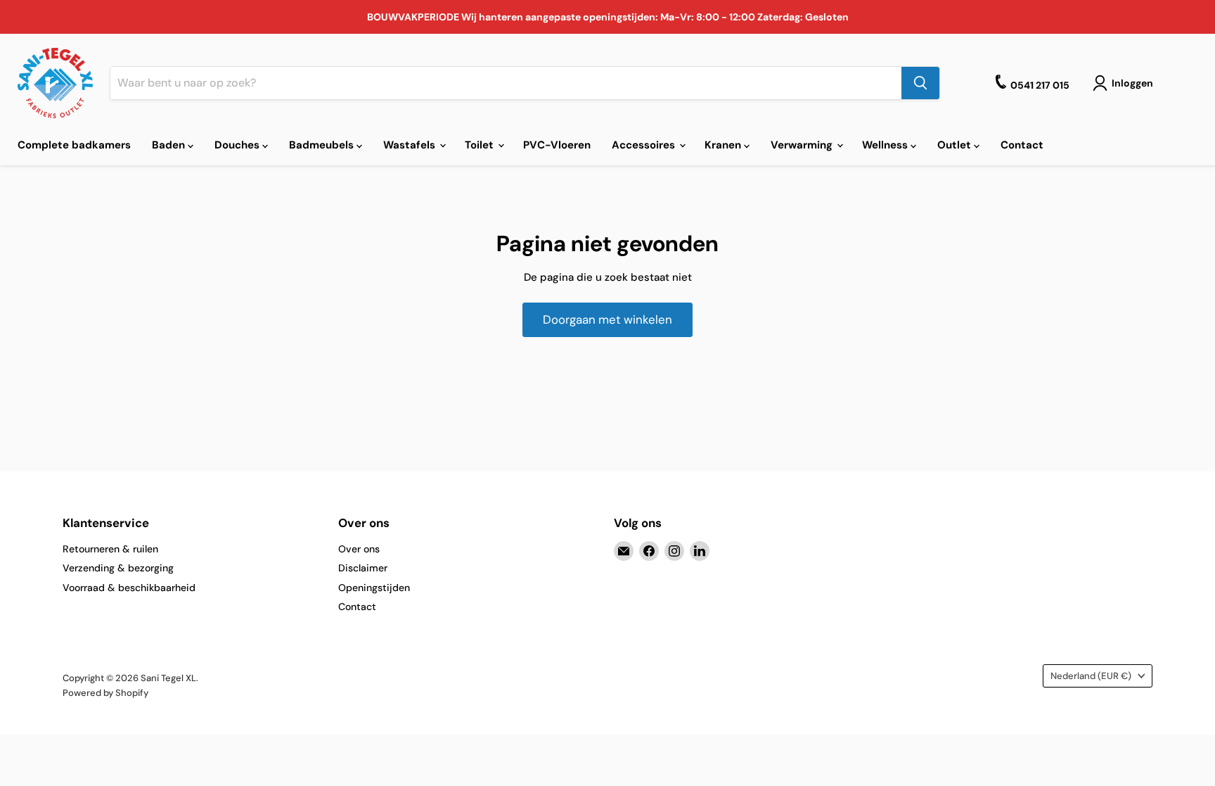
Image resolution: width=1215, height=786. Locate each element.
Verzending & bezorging (118, 568)
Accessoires (645, 145)
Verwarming (803, 145)
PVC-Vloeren (557, 145)
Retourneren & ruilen (110, 549)
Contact (1022, 145)
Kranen (724, 145)
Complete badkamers (74, 145)
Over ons (359, 549)
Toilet (480, 145)
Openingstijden (374, 587)
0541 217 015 (1039, 85)
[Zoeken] (920, 83)
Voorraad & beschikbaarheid (129, 587)
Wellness (886, 145)
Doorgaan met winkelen (607, 319)
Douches (238, 145)
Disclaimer (362, 568)
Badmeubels (322, 145)
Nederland (1090, 676)
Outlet (955, 145)
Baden (170, 145)
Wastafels (410, 145)
